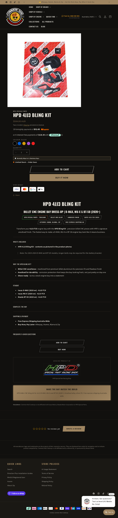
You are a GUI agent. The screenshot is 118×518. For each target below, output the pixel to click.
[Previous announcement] (24, 2)
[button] (43, 7)
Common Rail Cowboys (61, 512)
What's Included (19, 242)
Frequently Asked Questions (24, 334)
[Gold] (24, 143)
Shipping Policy (47, 481)
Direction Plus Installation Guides (20, 473)
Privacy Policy (47, 477)
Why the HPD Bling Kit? (22, 264)
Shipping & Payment (20, 316)
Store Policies (50, 464)
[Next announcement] (109, 2)
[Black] (14, 143)
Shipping (26, 125)
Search (9, 469)
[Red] (33, 143)
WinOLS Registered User (16, 477)
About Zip (11, 485)
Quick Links (14, 464)
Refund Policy (47, 485)
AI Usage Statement (49, 469)
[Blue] (19, 143)
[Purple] (28, 143)
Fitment (16, 285)
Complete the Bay (20, 307)
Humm (9, 481)
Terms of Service (48, 473)
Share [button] (17, 195)
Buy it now (61, 177)
